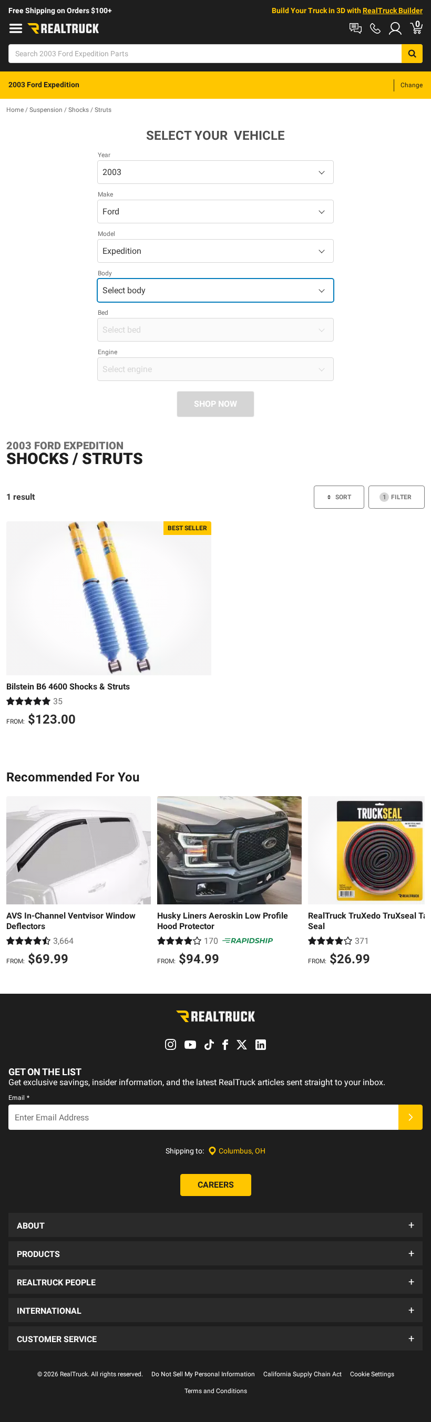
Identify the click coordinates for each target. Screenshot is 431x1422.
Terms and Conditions (215, 1391)
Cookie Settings (372, 1374)
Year (104, 155)
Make (105, 194)
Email (18, 1097)
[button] (215, 1225)
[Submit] (410, 1117)
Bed (103, 312)
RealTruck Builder (393, 10)
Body (105, 273)
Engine (107, 352)
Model (106, 234)
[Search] (412, 53)
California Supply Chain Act (302, 1374)
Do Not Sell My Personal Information (203, 1374)
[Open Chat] (356, 28)
